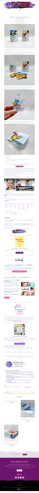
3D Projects (14, 21)
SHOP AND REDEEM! (19, 252)
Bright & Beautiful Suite (20, 87)
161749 (19, 209)
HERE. (10, 381)
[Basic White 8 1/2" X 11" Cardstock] (15, 205)
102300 (6, 213)
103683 (11, 213)
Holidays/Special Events (25, 21)
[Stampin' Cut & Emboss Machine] (27, 205)
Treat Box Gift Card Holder (18, 386)
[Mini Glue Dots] (11, 211)
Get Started (7, 297)
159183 (32, 205)
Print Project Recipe (19, 166)
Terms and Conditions (19, 484)
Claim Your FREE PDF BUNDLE (19, 343)
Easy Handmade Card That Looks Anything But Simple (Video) (27, 420)
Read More (27, 421)
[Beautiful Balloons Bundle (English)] (6, 205)
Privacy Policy (19, 482)
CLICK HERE (10, 220)
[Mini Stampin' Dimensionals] (15, 212)
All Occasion (17, 21)
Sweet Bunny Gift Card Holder (8, 386)
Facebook (22, 228)
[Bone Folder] (6, 211)
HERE (20, 320)
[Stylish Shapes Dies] (32, 204)
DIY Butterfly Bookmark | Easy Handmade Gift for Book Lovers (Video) (11, 444)
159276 (15, 207)
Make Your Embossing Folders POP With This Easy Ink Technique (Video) (11, 401)
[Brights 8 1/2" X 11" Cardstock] (11, 204)
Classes (20, 21)
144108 (15, 214)
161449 (23, 209)
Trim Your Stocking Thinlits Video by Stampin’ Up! (28, 387)
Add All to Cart (7, 217)
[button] (19, 10)
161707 (11, 206)
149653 (27, 207)
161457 (6, 207)
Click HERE (9, 375)
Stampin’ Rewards (26, 223)
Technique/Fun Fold (21, 22)
